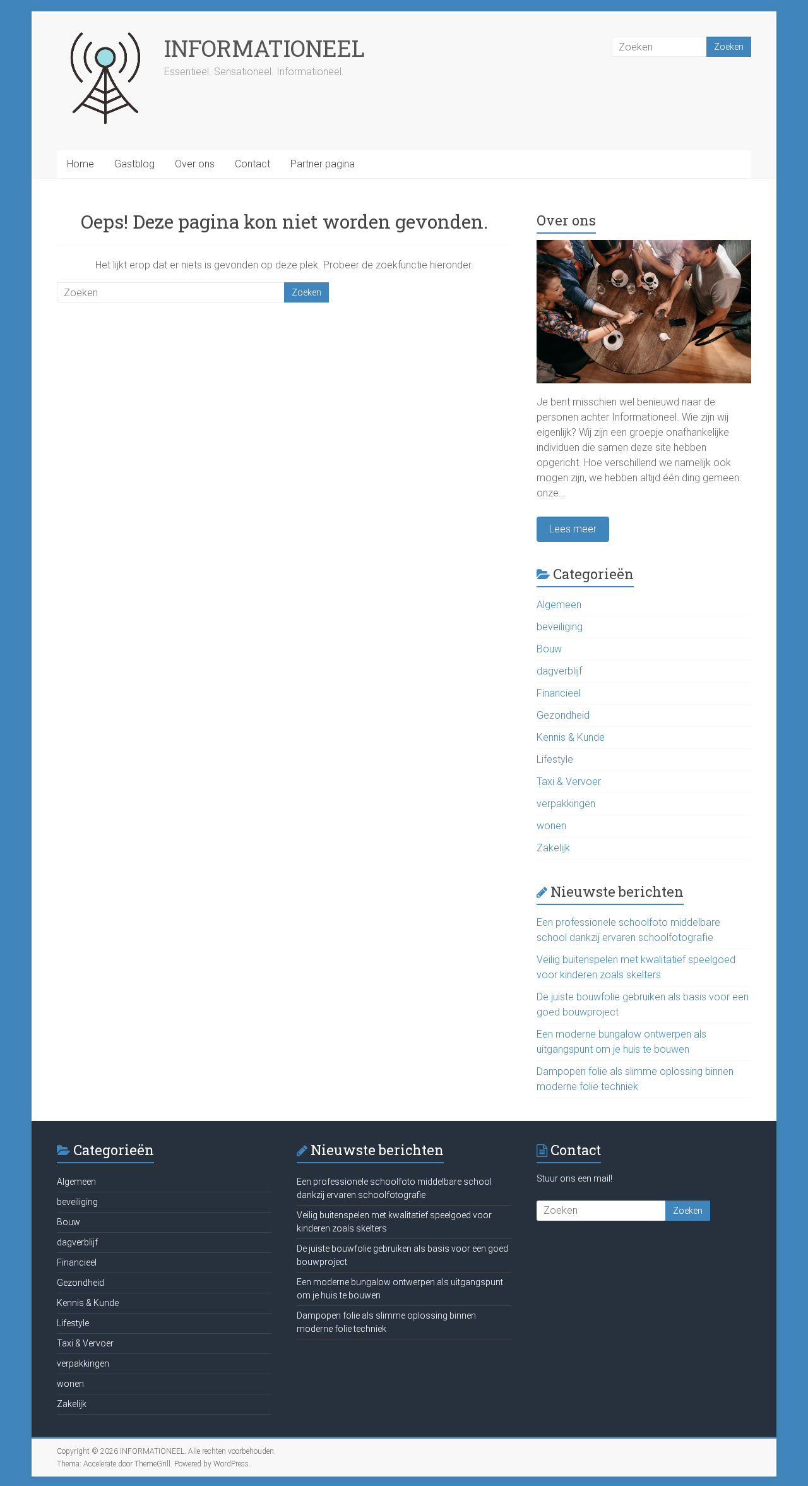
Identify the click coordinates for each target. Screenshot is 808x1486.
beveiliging (560, 627)
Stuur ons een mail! (574, 1178)
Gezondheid (563, 715)
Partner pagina (322, 164)
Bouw (549, 649)
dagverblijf (559, 671)
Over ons (195, 164)
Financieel (559, 693)
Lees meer (573, 529)
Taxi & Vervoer (569, 782)
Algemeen (559, 605)
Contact (252, 164)
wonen (551, 826)
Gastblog (134, 164)
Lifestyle (555, 759)
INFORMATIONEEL (264, 48)
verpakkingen (566, 804)
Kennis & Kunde (571, 737)
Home (80, 164)
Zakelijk (553, 848)
